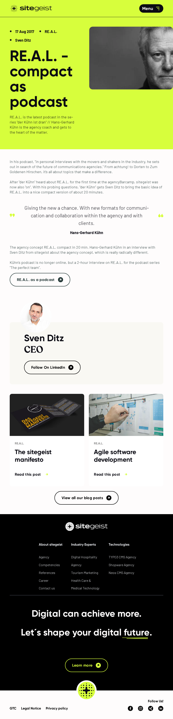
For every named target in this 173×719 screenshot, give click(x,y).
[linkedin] (160, 708)
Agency (44, 557)
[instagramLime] (140, 701)
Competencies (49, 565)
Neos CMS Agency (121, 573)
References (47, 573)
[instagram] (140, 708)
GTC (13, 708)
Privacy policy (57, 708)
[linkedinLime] (160, 701)
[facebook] (130, 708)
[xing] (150, 708)
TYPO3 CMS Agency (122, 557)
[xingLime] (150, 701)
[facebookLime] (130, 701)
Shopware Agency (121, 565)
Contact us (47, 588)
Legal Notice (31, 708)
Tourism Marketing (84, 573)
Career (44, 580)
